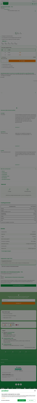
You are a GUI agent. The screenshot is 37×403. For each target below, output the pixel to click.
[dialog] (18, 396)
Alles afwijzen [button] (31, 400)
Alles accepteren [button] (22, 400)
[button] (5, 400)
